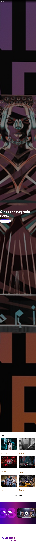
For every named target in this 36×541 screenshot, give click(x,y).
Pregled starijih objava (18, 495)
